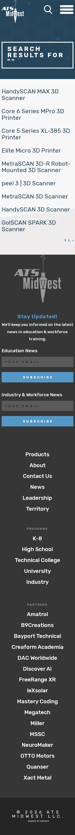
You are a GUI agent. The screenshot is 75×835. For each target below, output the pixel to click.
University (37, 571)
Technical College (37, 560)
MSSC (37, 734)
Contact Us (37, 476)
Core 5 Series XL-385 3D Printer (36, 134)
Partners (37, 604)
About (37, 465)
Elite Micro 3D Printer (31, 150)
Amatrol (37, 614)
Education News (20, 350)
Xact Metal (37, 778)
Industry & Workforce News (32, 394)
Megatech (37, 712)
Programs (37, 528)
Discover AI (37, 669)
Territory (37, 509)
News (37, 487)
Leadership (37, 498)
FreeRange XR (37, 679)
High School (37, 549)
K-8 (37, 538)
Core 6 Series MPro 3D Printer (33, 114)
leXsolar (37, 690)
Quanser (37, 767)
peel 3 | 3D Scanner (29, 183)
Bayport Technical (37, 636)
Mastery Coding (37, 701)
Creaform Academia (37, 647)
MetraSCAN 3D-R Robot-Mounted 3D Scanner (36, 167)
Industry (37, 582)
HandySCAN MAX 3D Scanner (30, 95)
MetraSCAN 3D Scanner (35, 196)
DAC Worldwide (37, 658)
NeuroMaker (37, 745)
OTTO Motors (37, 756)
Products (37, 454)
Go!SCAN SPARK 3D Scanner (29, 226)
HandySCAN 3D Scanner (36, 209)
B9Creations (37, 625)
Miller (37, 723)
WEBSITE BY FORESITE (38, 821)
